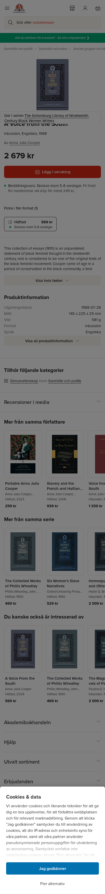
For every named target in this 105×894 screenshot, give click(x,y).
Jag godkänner (52, 868)
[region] (52, 840)
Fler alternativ (52, 884)
